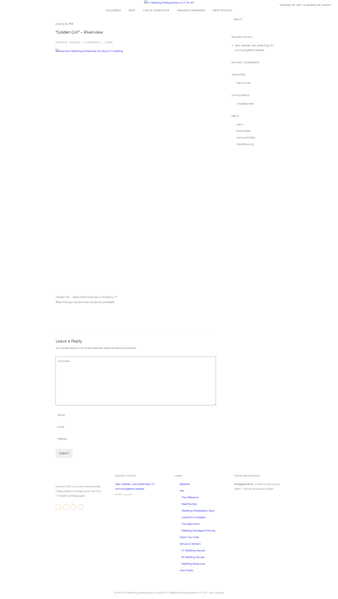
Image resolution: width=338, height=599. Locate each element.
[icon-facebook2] (59, 507)
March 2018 (243, 82)
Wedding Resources (193, 563)
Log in (240, 124)
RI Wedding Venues (193, 557)
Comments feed (245, 137)
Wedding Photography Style (198, 510)
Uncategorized (245, 103)
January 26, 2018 (64, 24)
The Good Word (191, 523)
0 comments (92, 42)
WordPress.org (245, 144)
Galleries (113, 10)
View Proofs (222, 10)
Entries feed (243, 130)
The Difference (190, 497)
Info (132, 10)
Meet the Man (189, 504)
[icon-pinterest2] (74, 507)
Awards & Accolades (194, 517)
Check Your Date (156, 10)
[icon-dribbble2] (81, 507)
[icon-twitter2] (66, 507)
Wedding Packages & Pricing (198, 530)
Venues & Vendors (191, 10)
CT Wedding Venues (193, 550)
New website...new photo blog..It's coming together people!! (135, 486)
